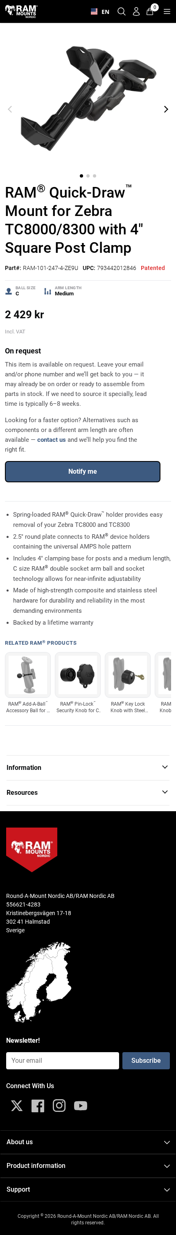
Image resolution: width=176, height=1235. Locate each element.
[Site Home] (21, 11)
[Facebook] (38, 1105)
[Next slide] (166, 109)
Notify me (82, 471)
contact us (51, 439)
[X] (16, 1105)
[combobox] (98, 11)
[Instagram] (59, 1105)
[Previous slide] (10, 109)
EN (104, 12)
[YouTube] (80, 1105)
